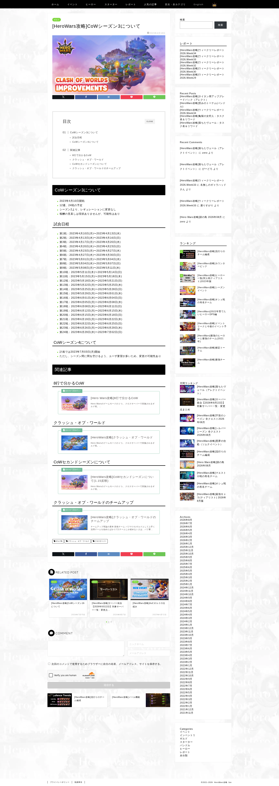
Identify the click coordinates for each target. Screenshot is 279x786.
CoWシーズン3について (84, 132)
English (198, 4)
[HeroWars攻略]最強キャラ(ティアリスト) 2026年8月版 (211, 497)
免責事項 (78, 782)
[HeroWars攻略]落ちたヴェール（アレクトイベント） (211, 390)
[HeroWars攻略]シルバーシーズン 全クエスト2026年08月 (211, 431)
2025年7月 (186, 563)
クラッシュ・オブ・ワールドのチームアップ (96, 168)
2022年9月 (186, 679)
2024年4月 (186, 614)
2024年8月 (186, 601)
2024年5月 (186, 611)
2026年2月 (186, 540)
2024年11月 (186, 591)
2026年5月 (186, 530)
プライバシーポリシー (59, 782)
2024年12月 (187, 587)
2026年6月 (186, 526)
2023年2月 (186, 662)
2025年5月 (186, 570)
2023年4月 (186, 655)
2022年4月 (186, 695)
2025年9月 (186, 557)
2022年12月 (187, 668)
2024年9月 (186, 597)
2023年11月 (186, 631)
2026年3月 (186, 536)
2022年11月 (186, 672)
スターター (111, 4)
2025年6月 (186, 567)
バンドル (185, 745)
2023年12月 (187, 628)
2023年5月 (186, 651)
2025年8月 (186, 560)
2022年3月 (186, 699)
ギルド (56, 20)
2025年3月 (186, 577)
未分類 (184, 755)
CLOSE (150, 121)
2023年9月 (186, 638)
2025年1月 (186, 584)
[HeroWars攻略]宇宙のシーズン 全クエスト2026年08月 (211, 419)
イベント (72, 4)
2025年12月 (187, 547)
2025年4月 (186, 574)
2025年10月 (187, 553)
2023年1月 (186, 665)
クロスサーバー (100, 541)
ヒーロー (91, 4)
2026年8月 (186, 519)
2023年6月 (186, 648)
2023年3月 (186, 658)
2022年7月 (186, 685)
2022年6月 (186, 689)
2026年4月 (186, 533)
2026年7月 (186, 523)
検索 (182, 19)
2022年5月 (186, 692)
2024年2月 (186, 621)
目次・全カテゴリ (175, 4)
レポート (131, 4)
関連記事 (75, 150)
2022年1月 (186, 706)
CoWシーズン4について (85, 142)
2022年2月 (186, 702)
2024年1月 (186, 624)
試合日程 (77, 137)
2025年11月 (186, 550)
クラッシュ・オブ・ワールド (88, 159)
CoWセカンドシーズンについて (89, 164)
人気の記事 (150, 4)
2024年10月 (187, 594)
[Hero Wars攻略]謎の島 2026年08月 (201, 217)
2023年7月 (186, 645)
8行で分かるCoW (81, 155)
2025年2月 (186, 580)
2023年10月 (187, 635)
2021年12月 (187, 709)
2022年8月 (186, 682)
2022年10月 (187, 675)
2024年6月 (186, 607)
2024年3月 (186, 618)
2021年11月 (186, 712)
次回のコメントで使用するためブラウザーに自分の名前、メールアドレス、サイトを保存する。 (107, 664)
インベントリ (187, 735)
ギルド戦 (58, 541)
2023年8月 (186, 641)
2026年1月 (186, 543)
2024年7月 (186, 604)
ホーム (55, 4)
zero (204, 152)
